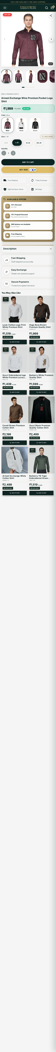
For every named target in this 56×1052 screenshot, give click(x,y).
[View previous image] (4, 39)
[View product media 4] (42, 76)
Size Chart (49, 136)
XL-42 (28, 143)
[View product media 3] (30, 76)
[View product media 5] (30, 87)
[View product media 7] (33, 87)
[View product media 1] (6, 76)
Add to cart (28, 162)
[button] (28, 39)
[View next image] (51, 39)
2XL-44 (39, 143)
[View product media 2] (18, 76)
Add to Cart (16, 342)
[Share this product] (50, 15)
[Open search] (46, 7)
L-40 (16, 142)
